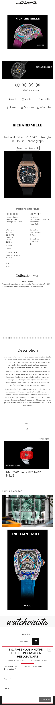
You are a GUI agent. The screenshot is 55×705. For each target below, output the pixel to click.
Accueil (12, 99)
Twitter (31, 85)
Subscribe (25, 634)
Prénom (7, 679)
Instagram (24, 85)
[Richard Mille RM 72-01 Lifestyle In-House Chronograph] (27, 174)
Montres (28, 99)
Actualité (45, 99)
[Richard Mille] (27, 125)
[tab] (27, 426)
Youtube (38, 85)
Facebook (17, 85)
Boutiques (29, 107)
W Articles (45, 107)
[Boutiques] (27, 511)
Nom (6, 689)
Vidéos (12, 107)
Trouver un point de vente (26, 148)
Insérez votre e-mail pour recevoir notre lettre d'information (23, 667)
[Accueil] (27, 2)
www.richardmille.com (28, 90)
